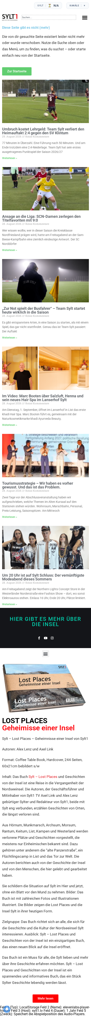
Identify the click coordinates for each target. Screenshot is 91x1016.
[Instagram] (52, 638)
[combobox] (49, 17)
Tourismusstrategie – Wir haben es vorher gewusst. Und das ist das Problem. (37, 485)
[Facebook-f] (39, 638)
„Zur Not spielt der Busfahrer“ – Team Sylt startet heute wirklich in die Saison (43, 310)
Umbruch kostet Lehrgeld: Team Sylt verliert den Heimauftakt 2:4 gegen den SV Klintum (43, 131)
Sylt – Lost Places (43, 777)
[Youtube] (45, 638)
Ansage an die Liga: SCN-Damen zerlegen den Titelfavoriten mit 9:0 (41, 218)
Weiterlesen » (9, 158)
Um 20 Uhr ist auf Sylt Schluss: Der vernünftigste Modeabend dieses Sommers (43, 577)
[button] (84, 17)
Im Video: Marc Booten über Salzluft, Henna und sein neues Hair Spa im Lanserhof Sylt (42, 398)
